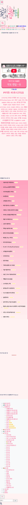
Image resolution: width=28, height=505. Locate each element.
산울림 (3, 116)
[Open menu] (1, 2)
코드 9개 (8, 461)
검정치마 (4, 102)
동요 (26, 107)
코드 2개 (8, 448)
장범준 (3, 129)
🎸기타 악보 (5, 433)
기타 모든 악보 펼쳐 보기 (11, 445)
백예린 (15, 111)
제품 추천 (8, 482)
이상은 (14, 125)
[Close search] (2, 497)
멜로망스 (16, 109)
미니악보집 (21, 109)
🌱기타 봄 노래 (9, 443)
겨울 (9, 102)
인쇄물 (2, 127)
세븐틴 (7, 115)
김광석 (5, 104)
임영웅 (7, 127)
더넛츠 (9, 107)
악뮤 (12, 118)
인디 (26, 125)
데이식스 (18, 107)
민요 (26, 109)
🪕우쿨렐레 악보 (6, 406)
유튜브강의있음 (17, 92)
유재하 (23, 120)
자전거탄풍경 (20, 127)
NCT (13, 100)
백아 (11, 111)
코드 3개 (8, 450)
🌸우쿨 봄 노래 (9, 415)
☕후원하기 (5, 492)
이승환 (18, 125)
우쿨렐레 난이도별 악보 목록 (11, 414)
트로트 (8, 133)
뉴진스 (18, 104)
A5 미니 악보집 (9, 478)
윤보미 (17, 123)
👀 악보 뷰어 (5, 489)
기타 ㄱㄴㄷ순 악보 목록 (11, 438)
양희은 (16, 118)
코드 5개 (8, 454)
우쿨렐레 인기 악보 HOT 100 (11, 410)
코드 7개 (8, 457)
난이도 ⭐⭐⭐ (9, 424)
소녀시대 (12, 115)
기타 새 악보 (8, 434)
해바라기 (8, 135)
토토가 (4, 133)
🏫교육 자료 (5, 468)
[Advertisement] (14, 49)
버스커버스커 (20, 111)
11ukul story (8, 485)
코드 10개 (8, 463)
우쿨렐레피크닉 (18, 120)
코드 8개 (8, 459)
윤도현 (13, 123)
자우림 (15, 127)
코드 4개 (8, 452)
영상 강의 (8, 480)
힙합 (20, 135)
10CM (10, 98)
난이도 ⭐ (8, 420)
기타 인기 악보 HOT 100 (10, 436)
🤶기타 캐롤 (8, 442)
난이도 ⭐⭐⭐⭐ (10, 426)
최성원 (16, 129)
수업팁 (7, 473)
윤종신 (25, 123)
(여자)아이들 (4, 98)
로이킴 (3, 109)
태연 (26, 131)
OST (17, 100)
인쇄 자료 (8, 477)
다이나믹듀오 (3, 107)
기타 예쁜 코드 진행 (10, 440)
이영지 (22, 125)
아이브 (3, 118)
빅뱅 (25, 113)
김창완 (14, 104)
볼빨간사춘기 (6, 113)
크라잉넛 (22, 131)
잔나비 (25, 127)
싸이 (16, 116)
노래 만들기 (8, 484)
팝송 (13, 133)
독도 (22, 107)
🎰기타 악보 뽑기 (6, 429)
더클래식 (13, 107)
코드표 (12, 131)
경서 (12, 102)
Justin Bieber (23, 98)
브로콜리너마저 (16, 113)
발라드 (7, 111)
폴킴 (16, 133)
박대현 (6, 92)
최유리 (20, 129)
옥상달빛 (24, 118)
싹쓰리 (20, 115)
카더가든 (25, 129)
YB (23, 100)
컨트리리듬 (7, 131)
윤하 (2, 125)
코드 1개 (7, 447)
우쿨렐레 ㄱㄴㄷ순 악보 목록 (11, 412)
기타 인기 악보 (22, 102)
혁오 (17, 135)
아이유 (8, 118)
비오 (21, 113)
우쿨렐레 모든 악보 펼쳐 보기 (12, 419)
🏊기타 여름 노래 (6, 431)
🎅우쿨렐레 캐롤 (9, 417)
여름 (20, 118)
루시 (7, 109)
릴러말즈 (11, 109)
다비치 (23, 104)
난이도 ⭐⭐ (9, 422)
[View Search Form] (2, 23)
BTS (18, 98)
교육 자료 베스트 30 (10, 470)
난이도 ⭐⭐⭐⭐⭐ (11, 428)
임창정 (11, 127)
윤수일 (21, 123)
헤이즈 (13, 135)
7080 (14, 98)
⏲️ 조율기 (5, 491)
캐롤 (2, 131)
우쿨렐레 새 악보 (9, 408)
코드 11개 (8, 464)
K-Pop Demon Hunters (6, 100)
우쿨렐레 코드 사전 (10, 487)
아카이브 (8, 475)
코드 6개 (8, 456)
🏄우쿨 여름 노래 (6, 405)
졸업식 (12, 129)
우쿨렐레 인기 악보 (9, 120)
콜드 (16, 131)
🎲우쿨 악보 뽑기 (6, 403)
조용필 (8, 129)
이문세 (10, 125)
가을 (26, 100)
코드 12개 (8, 466)
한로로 (24, 133)
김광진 (10, 104)
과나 (15, 102)
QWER (20, 100)
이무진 (5, 125)
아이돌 (24, 116)
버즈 (26, 111)
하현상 (20, 133)
